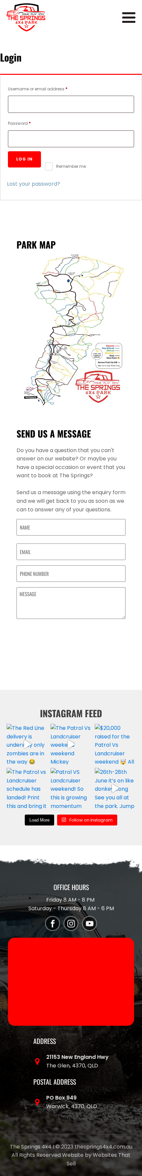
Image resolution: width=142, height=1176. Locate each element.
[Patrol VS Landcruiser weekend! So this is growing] (71, 788)
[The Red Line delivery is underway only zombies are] (27, 744)
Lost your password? (33, 184)
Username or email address (46, 89)
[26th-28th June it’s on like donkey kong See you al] (115, 788)
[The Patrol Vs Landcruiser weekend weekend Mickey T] (71, 744)
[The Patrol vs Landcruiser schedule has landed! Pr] (27, 788)
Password (28, 123)
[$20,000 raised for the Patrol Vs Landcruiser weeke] (115, 744)
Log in (24, 159)
